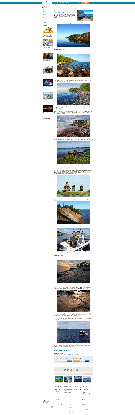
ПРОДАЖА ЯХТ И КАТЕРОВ (60, 401)
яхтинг (91, 345)
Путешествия (64, 4)
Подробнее (58, 391)
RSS (91, 4)
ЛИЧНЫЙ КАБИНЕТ (85, 2)
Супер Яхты (55, 4)
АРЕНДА (64, 2)
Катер (83, 401)
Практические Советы (76, 4)
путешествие (75, 315)
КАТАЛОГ (57, 2)
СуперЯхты (84, 404)
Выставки (59, 4)
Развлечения (69, 4)
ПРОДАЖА (61, 2)
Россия (55, 318)
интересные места (59, 354)
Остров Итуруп (67, 384)
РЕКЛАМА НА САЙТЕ (59, 404)
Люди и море (71, 412)
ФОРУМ (67, 2)
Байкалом (59, 108)
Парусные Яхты (84, 402)
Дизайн (70, 407)
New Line (87, 409)
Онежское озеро (76, 354)
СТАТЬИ (54, 2)
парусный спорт (89, 167)
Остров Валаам (77, 384)
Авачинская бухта (86, 384)
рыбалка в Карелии (76, 253)
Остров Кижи (57, 384)
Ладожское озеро (61, 47)
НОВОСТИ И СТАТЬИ (72, 399)
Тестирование (71, 409)
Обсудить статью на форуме (61, 350)
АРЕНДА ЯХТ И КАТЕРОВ (60, 402)
